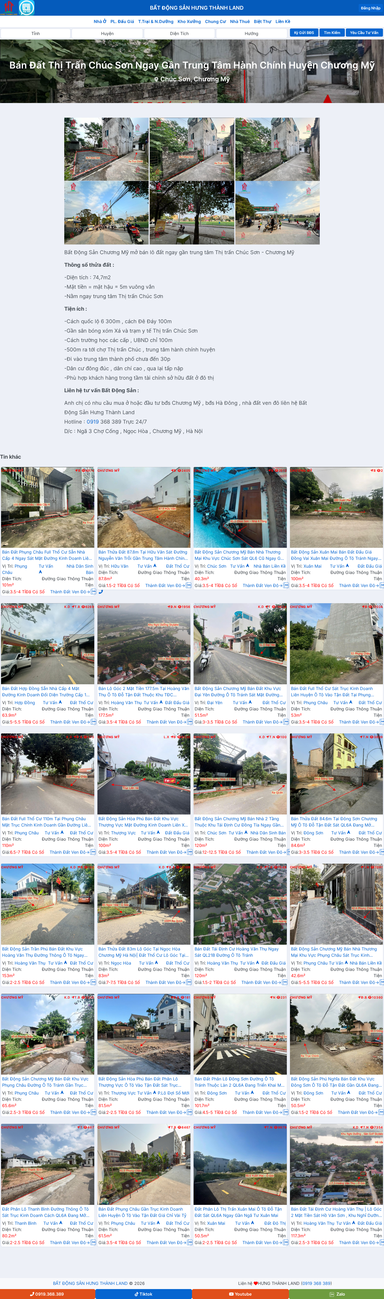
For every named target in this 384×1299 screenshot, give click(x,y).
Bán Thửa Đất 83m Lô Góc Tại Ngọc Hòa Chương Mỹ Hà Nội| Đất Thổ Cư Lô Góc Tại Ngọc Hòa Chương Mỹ (141, 952)
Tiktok (145, 1294)
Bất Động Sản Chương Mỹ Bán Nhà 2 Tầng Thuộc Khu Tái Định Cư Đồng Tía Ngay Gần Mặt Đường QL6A (237, 822)
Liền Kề (283, 21)
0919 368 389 (316, 1283)
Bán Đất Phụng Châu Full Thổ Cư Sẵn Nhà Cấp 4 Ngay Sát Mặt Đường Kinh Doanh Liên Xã (46, 555)
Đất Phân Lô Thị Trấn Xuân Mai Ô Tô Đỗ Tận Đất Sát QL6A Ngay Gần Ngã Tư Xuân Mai (238, 1212)
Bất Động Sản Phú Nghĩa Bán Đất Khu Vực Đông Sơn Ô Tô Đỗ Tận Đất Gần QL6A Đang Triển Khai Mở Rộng (335, 1082)
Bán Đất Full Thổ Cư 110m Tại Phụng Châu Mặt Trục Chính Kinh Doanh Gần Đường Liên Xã (46, 822)
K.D (67, 606)
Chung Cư (215, 21)
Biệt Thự (262, 21)
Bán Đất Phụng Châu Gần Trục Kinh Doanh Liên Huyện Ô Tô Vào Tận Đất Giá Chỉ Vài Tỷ (142, 1212)
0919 (92, 422)
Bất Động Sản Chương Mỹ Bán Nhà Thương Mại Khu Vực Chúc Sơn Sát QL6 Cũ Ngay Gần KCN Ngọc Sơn (240, 555)
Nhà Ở (100, 21)
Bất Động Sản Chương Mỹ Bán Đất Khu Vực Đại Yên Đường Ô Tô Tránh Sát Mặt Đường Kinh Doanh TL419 (238, 692)
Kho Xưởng (189, 21)
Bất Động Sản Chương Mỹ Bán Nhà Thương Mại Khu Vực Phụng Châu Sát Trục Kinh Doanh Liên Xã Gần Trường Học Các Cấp (334, 952)
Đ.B (79, 737)
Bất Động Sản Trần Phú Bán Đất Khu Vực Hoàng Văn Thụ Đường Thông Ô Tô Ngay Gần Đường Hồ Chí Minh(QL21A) (43, 952)
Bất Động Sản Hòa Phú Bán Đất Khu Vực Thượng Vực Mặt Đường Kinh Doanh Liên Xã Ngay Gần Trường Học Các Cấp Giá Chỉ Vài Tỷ (142, 822)
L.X (166, 737)
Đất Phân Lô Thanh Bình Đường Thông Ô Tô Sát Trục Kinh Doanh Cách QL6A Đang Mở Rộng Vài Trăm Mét (45, 1212)
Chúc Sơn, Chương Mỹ (195, 79)
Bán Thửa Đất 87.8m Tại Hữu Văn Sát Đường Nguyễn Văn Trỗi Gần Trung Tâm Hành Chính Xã (142, 555)
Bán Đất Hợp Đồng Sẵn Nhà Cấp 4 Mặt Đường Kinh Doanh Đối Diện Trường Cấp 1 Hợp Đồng (44, 692)
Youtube (243, 1294)
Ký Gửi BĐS (304, 32)
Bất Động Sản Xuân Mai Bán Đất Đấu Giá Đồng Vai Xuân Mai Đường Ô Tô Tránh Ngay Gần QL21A (334, 555)
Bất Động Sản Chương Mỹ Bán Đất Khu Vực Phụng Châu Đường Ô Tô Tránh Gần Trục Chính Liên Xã (45, 1082)
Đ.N (174, 606)
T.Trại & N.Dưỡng (155, 21)
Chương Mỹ (12, 470)
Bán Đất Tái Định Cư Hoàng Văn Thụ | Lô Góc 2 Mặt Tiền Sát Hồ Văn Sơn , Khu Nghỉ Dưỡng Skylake (336, 1212)
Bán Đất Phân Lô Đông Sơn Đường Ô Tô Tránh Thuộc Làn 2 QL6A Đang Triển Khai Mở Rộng (239, 1082)
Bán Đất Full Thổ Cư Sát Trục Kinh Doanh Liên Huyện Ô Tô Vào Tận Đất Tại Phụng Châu (332, 692)
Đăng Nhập (371, 8)
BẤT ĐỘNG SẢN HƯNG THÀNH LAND (90, 1283)
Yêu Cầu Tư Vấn (364, 32)
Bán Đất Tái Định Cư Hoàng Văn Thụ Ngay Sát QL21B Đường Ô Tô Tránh (237, 952)
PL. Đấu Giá (122, 21)
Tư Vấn (145, 566)
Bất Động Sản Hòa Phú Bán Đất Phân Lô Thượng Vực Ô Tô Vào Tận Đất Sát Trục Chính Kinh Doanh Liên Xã (138, 1082)
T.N (272, 737)
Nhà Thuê (240, 21)
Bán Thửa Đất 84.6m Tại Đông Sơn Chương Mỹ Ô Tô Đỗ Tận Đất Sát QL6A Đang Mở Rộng (334, 822)
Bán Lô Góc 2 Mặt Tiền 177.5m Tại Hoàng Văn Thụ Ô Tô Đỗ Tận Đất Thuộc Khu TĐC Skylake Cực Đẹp (143, 692)
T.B (77, 606)
